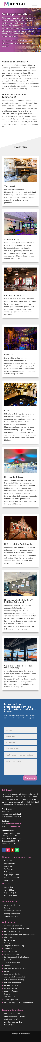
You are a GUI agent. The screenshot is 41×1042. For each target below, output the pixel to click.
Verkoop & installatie (12, 914)
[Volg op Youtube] (12, 850)
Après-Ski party (10, 890)
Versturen (30, 778)
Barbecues (8, 872)
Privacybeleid (9, 1025)
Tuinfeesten (8, 869)
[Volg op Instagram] (8, 850)
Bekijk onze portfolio (12, 1019)
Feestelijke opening (11, 878)
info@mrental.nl (14, 824)
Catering (7, 908)
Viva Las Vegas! (10, 893)
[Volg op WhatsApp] (17, 850)
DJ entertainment (11, 916)
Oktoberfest (8, 887)
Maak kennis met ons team (14, 1016)
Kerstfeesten (9, 880)
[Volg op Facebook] (4, 850)
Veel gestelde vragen (12, 1013)
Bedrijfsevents (9, 863)
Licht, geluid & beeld (12, 905)
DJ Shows (8, 866)
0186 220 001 (15, 826)
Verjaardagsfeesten (11, 875)
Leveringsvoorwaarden (13, 1022)
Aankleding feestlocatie (13, 911)
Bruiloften (8, 861)
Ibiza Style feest (10, 896)
